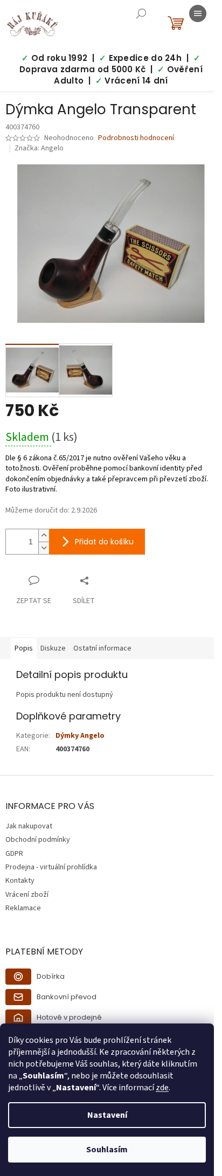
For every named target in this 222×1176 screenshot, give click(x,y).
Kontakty (19, 880)
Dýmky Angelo (80, 735)
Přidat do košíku (104, 541)
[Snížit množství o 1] (43, 548)
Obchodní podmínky (37, 839)
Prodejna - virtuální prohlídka (51, 867)
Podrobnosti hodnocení (136, 138)
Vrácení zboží (26, 894)
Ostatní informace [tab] (102, 648)
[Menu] (198, 13)
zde (162, 1088)
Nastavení (107, 1115)
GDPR (14, 853)
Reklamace (23, 908)
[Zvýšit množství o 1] (43, 535)
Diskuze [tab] (53, 648)
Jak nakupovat (28, 826)
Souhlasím (107, 1150)
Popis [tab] (24, 648)
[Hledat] (141, 13)
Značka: (39, 148)
